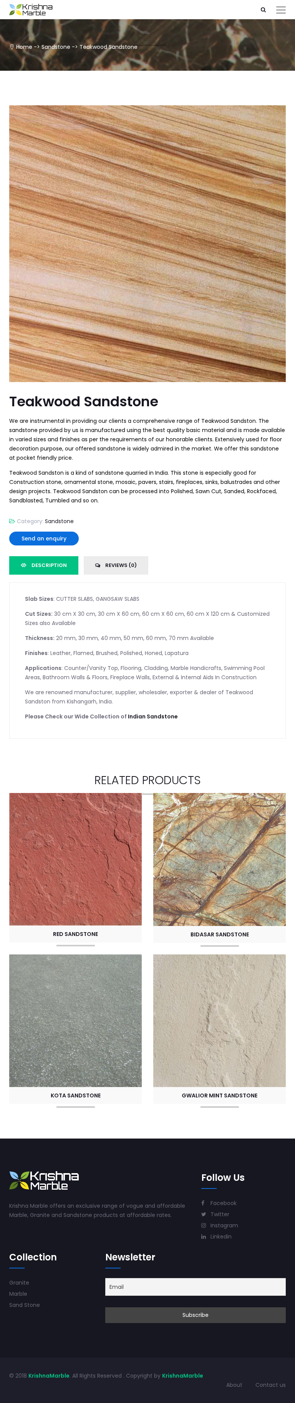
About (234, 1385)
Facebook (223, 1203)
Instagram (223, 1225)
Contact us (270, 1385)
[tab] (43, 565)
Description (48, 565)
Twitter (219, 1214)
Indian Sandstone (153, 716)
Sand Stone (24, 1305)
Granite (19, 1283)
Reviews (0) (120, 565)
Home (24, 47)
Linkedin (220, 1236)
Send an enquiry (44, 538)
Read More (75, 857)
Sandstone (55, 47)
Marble (18, 1294)
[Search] (263, 9)
